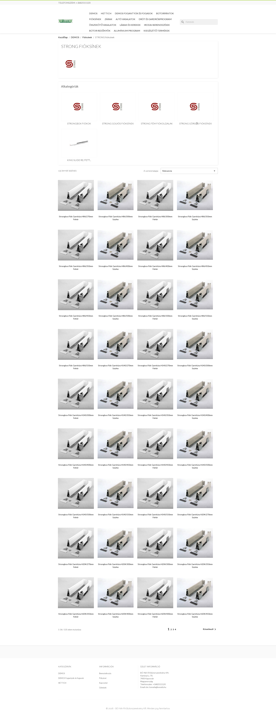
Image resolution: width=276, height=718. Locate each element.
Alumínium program (127, 30)
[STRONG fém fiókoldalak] (157, 106)
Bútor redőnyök (99, 30)
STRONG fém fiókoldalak (157, 123)
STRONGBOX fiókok (79, 123)
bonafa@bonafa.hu (157, 687)
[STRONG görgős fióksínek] (195, 106)
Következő (210, 629)
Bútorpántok (165, 13)
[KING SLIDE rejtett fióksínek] (79, 143)
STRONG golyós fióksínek (118, 123)
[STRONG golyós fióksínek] (118, 106)
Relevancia (189, 171)
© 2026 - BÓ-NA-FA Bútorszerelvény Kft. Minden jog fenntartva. (138, 708)
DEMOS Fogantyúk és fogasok (134, 13)
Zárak (108, 19)
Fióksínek (95, 19)
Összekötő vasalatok (102, 24)
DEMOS (93, 13)
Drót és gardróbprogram (155, 19)
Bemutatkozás (105, 673)
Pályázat (102, 678)
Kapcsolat (103, 683)
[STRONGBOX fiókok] (79, 106)
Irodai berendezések (157, 24)
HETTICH (106, 13)
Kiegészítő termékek (157, 30)
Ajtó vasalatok (125, 19)
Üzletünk (103, 687)
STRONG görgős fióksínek (195, 123)
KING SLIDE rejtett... (79, 160)
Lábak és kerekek (130, 24)
